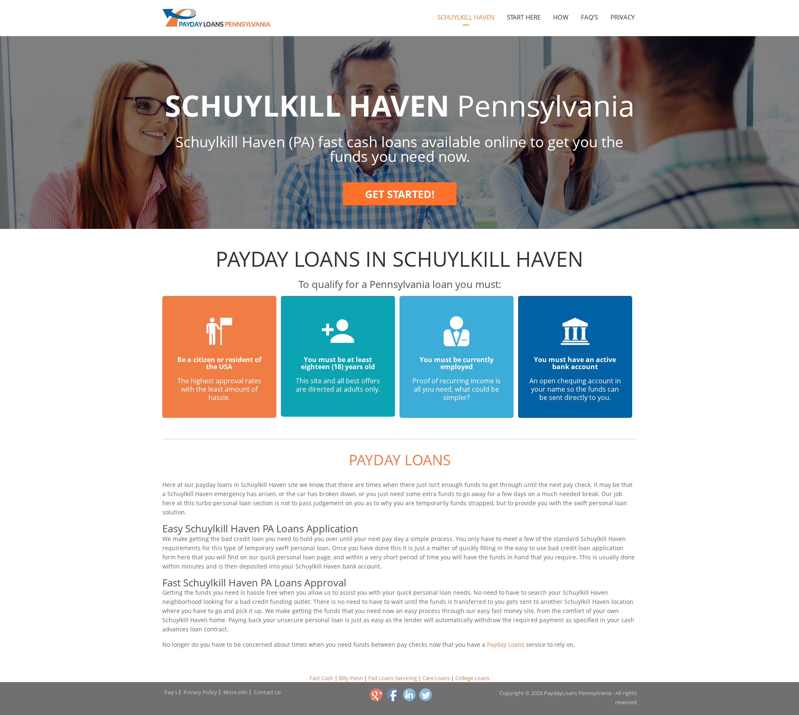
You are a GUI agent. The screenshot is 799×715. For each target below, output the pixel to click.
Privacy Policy (200, 692)
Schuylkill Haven (465, 17)
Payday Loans (400, 459)
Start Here (524, 17)
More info (235, 692)
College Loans (472, 678)
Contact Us (267, 692)
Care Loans (436, 678)
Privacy (622, 17)
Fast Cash (321, 678)
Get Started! (399, 194)
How (560, 17)
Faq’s (589, 17)
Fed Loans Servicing (392, 678)
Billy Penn (351, 678)
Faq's (170, 692)
